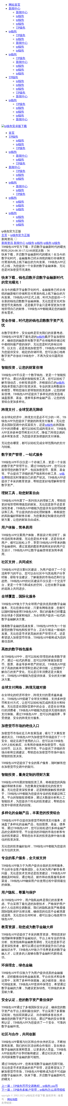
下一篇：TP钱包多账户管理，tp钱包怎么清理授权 (33, 1089)
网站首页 (14, 4)
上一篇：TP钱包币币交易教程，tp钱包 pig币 (29, 1085)
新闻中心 (14, 8)
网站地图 (12, 1099)
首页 (12, 132)
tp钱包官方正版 (20, 235)
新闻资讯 (7, 239)
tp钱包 (20, 16)
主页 (4, 235)
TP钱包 (20, 27)
